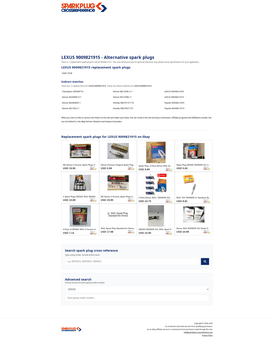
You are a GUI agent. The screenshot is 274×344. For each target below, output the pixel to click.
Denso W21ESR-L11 (123, 91)
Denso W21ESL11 (70, 108)
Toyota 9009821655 (174, 102)
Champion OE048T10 (72, 91)
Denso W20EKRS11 (71, 102)
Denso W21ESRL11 (122, 97)
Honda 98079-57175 (123, 102)
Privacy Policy (207, 335)
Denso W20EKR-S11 (72, 97)
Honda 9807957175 (123, 108)
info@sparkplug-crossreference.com (198, 332)
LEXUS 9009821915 (174, 97)
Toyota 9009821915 (174, 108)
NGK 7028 (67, 73)
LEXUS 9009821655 (174, 91)
